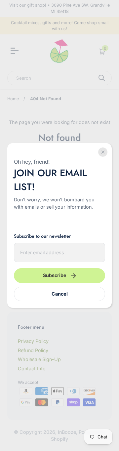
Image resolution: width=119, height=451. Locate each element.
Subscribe (54, 275)
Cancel (60, 294)
